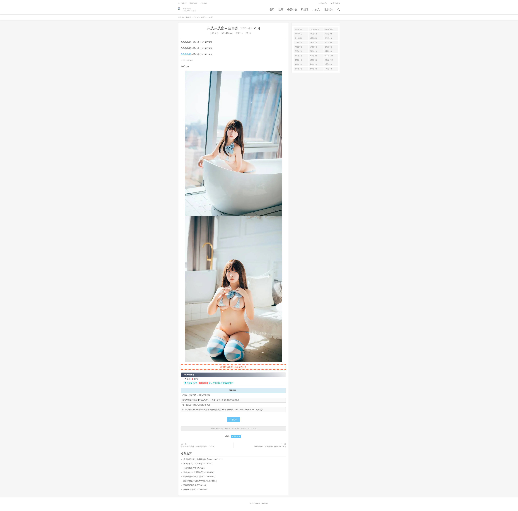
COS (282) (298, 42)
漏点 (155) (313, 64)
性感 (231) (328, 47)
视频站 (304, 9)
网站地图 (264, 503)
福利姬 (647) (329, 29)
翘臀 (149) (328, 64)
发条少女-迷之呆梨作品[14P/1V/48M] (198, 472)
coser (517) (298, 34)
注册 (280, 9)
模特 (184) (298, 60)
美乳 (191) (298, 56)
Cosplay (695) (314, 29)
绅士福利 (328, 9)
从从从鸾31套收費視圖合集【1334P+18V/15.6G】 (203, 459)
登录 (272, 9)
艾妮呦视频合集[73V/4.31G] (194, 485)
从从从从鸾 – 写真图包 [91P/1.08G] (197, 464)
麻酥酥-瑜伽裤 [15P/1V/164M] (195, 490)
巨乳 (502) (313, 34)
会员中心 (292, 9)
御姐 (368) (313, 38)
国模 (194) (328, 51)
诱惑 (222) (298, 51)
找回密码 (203, 3)
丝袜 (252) (313, 42)
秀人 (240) (328, 42)
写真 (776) (298, 29)
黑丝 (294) (328, 38)
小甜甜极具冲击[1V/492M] (194, 468)
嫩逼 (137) (298, 69)
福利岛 (179, 9)
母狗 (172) (313, 60)
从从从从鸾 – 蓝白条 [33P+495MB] (233, 28)
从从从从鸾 (186, 54)
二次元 (316, 9)
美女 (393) (298, 38)
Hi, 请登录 (182, 3)
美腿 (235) (298, 47)
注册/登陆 (203, 383)
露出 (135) (313, 69)
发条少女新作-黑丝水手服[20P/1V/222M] (200, 481)
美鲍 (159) (298, 64)
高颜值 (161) (329, 60)
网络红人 (203, 17)
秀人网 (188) (329, 56)
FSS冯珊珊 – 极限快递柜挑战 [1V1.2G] (270, 447)
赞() (234, 420)
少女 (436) (328, 34)
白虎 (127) (328, 69)
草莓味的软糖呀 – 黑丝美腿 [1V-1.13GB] (197, 447)
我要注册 (193, 3)
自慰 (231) (313, 47)
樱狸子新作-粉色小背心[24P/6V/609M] (199, 477)
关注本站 (335, 3)
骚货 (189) (313, 56)
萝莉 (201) (313, 51)
